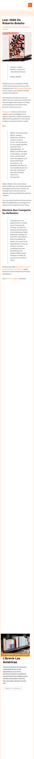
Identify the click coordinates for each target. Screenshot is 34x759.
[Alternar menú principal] (30, 5)
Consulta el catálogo (12, 688)
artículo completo (12, 279)
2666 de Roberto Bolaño (21, 88)
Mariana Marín (6, 112)
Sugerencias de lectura (10, 27)
